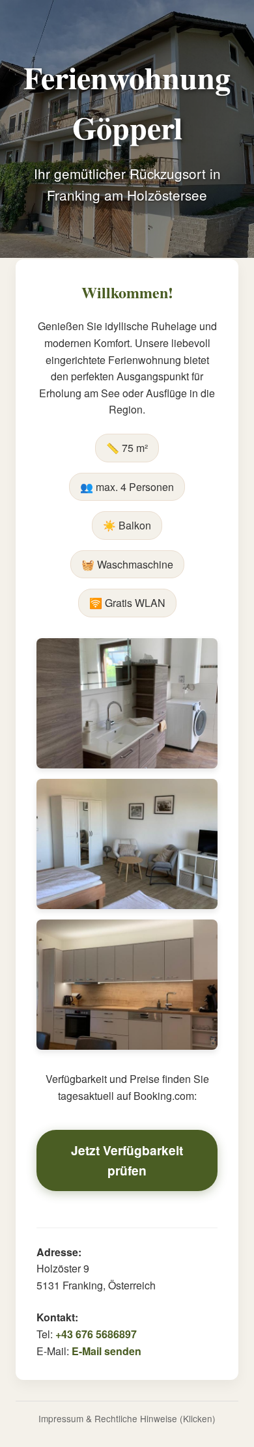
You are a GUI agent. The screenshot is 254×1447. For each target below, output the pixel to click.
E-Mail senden (106, 1350)
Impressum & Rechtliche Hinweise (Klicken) (127, 1418)
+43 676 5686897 (96, 1334)
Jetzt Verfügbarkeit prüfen (127, 1160)
